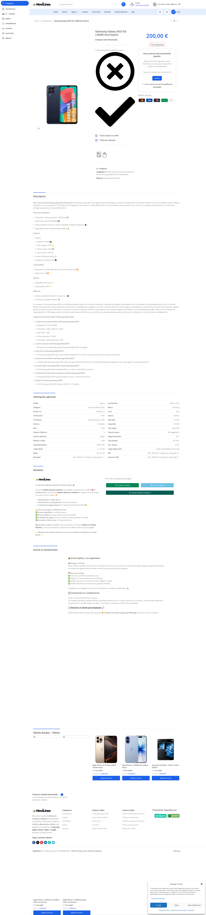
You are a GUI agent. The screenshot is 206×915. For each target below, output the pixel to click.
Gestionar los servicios (158, 898)
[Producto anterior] (171, 21)
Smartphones (46, 21)
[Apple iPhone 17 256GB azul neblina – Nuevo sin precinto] (47, 817)
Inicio (36, 21)
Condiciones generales (100, 814)
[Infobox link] (115, 136)
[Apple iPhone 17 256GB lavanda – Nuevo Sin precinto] (76, 817)
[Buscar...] (123, 4)
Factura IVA (96, 821)
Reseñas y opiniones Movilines (133, 821)
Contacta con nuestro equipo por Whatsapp (120, 613)
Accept (158, 905)
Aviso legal (191, 910)
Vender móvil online (99, 828)
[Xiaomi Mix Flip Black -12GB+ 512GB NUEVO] (165, 749)
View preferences (194, 905)
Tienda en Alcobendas (130, 817)
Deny (176, 905)
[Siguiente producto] (177, 21)
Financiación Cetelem (100, 817)
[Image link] (160, 816)
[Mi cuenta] (160, 12)
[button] (202, 884)
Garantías (95, 825)
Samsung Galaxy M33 (109, 174)
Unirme (157, 78)
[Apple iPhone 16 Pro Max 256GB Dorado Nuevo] (106, 749)
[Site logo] (43, 4)
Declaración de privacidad (179, 910)
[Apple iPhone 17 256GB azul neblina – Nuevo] (136, 749)
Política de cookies (164, 910)
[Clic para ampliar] (38, 128)
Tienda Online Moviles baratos (133, 814)
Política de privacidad (130, 825)
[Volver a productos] (174, 21)
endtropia (176, 851)
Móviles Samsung (112, 172)
